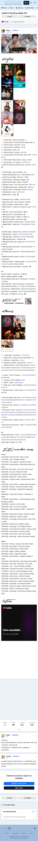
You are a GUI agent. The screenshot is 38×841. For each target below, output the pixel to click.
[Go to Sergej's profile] (3, 735)
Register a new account (19, 783)
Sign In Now (19, 788)
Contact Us (24, 833)
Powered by (19, 838)
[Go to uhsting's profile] (3, 757)
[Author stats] (35, 31)
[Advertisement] (19, 699)
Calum (8, 30)
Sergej (8, 735)
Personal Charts (19, 22)
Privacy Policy (15, 833)
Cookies (31, 833)
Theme (7, 833)
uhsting (8, 756)
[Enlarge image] (19, 35)
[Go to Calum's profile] (3, 22)
